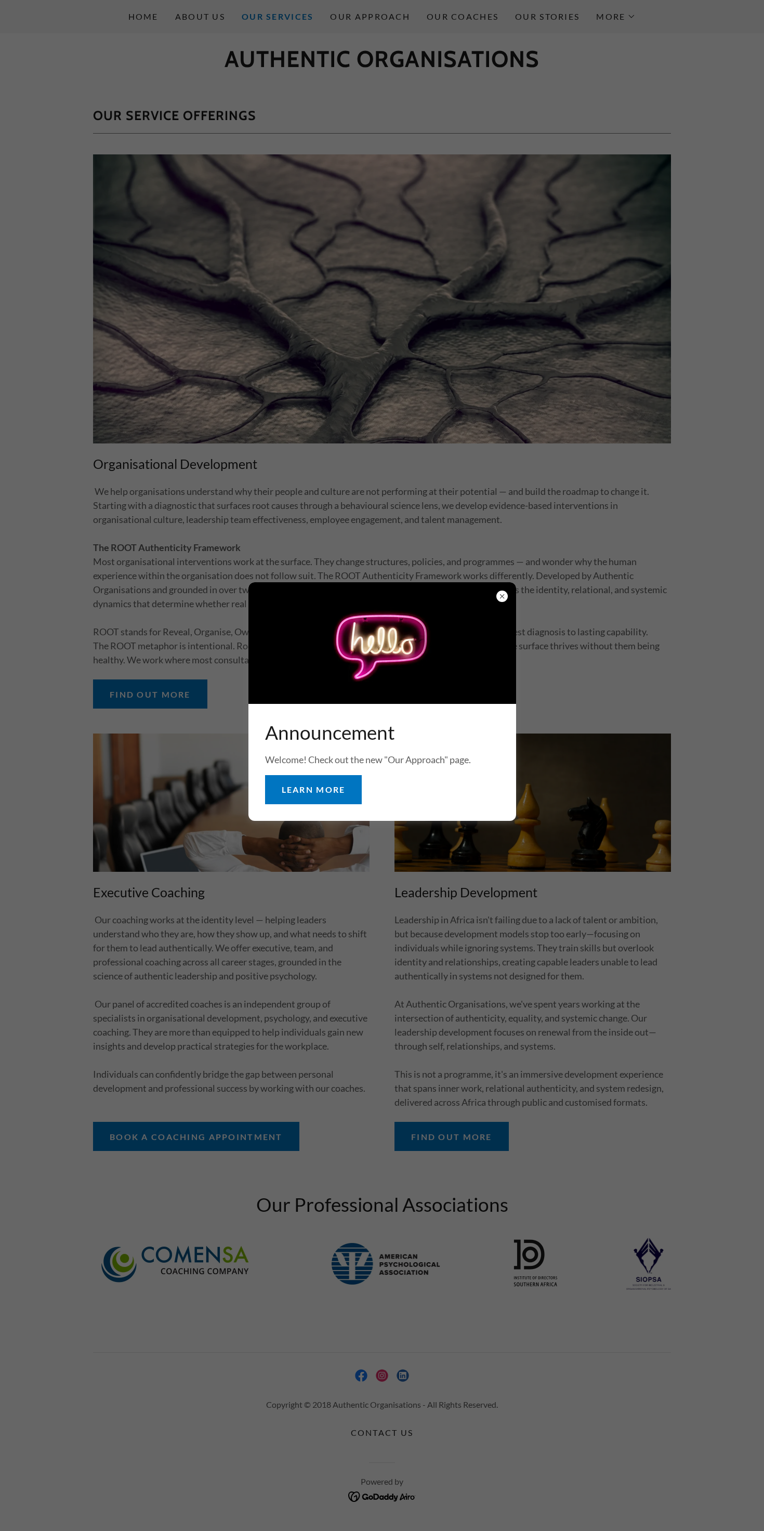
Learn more (314, 789)
